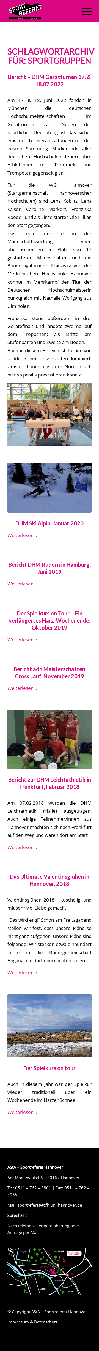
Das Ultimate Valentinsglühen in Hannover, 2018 (49, 880)
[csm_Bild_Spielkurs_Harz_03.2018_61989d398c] (49, 1025)
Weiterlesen (20, 535)
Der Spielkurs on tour (49, 1068)
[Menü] (84, 11)
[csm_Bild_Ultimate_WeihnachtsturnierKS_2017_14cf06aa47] (49, 739)
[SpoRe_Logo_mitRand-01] (41, 11)
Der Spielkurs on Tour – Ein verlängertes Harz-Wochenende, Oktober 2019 (49, 620)
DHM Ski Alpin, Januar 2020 (49, 523)
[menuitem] (84, 11)
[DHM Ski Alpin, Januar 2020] (49, 488)
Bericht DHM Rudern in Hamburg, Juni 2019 (50, 568)
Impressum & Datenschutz (32, 1322)
